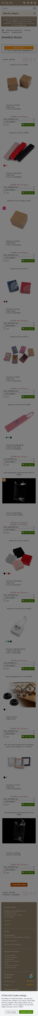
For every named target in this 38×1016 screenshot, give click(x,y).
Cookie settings (11, 1012)
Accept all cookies (26, 1012)
